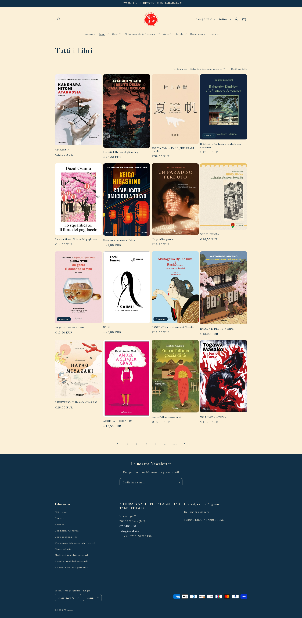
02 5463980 (128, 526)
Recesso (59, 524)
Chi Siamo (61, 512)
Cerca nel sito (63, 549)
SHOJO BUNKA (209, 234)
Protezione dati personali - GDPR (75, 542)
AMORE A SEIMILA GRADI (119, 421)
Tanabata (68, 610)
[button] (59, 19)
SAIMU (107, 327)
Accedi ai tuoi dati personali (71, 561)
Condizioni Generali (66, 530)
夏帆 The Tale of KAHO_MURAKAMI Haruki (173, 150)
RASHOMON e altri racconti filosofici (173, 327)
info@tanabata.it (130, 531)
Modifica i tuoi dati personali (72, 555)
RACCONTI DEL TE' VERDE (216, 328)
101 (174, 443)
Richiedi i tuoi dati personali (71, 567)
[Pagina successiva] (184, 443)
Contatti (59, 518)
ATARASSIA (62, 149)
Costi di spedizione (66, 536)
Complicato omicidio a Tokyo (119, 240)
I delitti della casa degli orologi (120, 152)
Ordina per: (180, 68)
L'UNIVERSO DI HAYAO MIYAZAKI (76, 402)
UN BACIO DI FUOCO (213, 416)
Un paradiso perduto (163, 239)
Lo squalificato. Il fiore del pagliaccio (76, 239)
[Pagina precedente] (118, 443)
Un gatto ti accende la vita (69, 327)
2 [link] (137, 443)
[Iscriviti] (178, 482)
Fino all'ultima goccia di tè (166, 416)
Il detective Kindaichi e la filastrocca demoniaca (220, 145)
